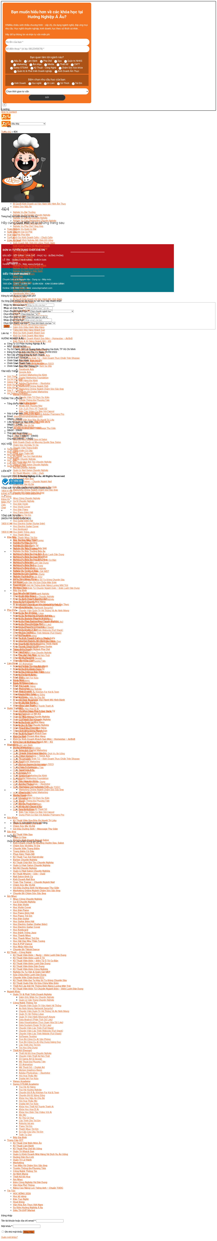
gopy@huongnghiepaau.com (28, 416)
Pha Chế (47, 60)
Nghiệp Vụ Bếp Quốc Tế (25, 545)
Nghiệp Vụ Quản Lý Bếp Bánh (28, 271)
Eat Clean (18, 582)
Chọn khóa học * (12, 314)
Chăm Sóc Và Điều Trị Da (25, 445)
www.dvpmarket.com (42, 288)
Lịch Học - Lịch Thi (16, 463)
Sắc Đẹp (11, 831)
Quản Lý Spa (19, 837)
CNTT (77, 64)
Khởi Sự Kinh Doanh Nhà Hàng (28, 335)
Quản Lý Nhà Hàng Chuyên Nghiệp (31, 716)
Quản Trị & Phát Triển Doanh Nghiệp (32, 994)
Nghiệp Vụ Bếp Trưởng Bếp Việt (30, 548)
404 (9, 123)
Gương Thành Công (16, 465)
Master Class (20, 587)
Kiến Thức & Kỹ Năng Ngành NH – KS (32, 341)
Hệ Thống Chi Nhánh (17, 393)
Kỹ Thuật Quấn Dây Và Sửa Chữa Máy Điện (35, 582)
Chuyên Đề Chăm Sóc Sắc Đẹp (29, 893)
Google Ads (25, 372)
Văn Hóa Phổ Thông (24, 1185)
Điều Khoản (13, 387)
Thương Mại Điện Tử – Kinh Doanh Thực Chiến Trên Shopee (49, 358)
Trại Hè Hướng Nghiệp (30, 689)
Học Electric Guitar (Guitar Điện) (29, 523)
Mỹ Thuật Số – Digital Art (32, 1067)
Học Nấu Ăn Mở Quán (24, 593)
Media (51, 64)
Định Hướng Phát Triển (18, 384)
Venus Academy (21, 1081)
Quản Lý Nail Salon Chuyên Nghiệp (30, 470)
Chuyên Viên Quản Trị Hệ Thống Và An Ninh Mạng (44, 610)
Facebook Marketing (29, 761)
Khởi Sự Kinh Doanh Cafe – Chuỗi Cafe (33, 237)
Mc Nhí (22, 1115)
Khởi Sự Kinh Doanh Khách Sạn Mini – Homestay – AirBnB (42, 338)
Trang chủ (6, 131)
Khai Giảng (12, 451)
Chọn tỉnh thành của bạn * (16, 323)
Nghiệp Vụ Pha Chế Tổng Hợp (28, 226)
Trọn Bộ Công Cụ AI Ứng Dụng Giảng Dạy (40, 1042)
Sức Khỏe (12, 817)
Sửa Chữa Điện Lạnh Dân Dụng (29, 974)
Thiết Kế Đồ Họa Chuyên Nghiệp (35, 652)
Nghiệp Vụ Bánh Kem (24, 674)
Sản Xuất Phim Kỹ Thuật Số (33, 809)
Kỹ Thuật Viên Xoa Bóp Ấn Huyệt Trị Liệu (33, 419)
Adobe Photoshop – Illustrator (34, 383)
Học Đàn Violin (20, 504)
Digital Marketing (22, 747)
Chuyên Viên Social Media (32, 753)
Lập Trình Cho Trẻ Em (29, 1044)
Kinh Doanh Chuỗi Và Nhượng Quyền (31, 245)
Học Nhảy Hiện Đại (23, 946)
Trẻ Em (78, 83)
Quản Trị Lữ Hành (22, 1159)
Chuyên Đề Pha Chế (23, 657)
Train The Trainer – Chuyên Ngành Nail (32, 481)
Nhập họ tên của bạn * (15, 305)
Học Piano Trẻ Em (22, 515)
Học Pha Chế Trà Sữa (24, 655)
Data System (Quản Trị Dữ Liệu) (35, 1025)
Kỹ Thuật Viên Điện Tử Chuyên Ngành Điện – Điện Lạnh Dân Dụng (46, 588)
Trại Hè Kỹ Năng (27, 1087)
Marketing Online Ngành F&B (33, 386)
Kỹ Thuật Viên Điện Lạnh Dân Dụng (31, 963)
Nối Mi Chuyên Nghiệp (24, 467)
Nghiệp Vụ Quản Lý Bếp (25, 570)
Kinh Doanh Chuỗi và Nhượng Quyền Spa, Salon (37, 442)
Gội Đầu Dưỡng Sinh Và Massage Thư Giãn (36, 887)
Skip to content (9, 112)
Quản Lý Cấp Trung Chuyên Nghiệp (36, 1000)
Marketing (22, 64)
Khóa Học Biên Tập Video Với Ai (35, 1112)
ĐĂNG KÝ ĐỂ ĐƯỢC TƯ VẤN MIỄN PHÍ (21, 493)
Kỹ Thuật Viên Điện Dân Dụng (28, 966)
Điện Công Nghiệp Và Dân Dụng (30, 1182)
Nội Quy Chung (14, 454)
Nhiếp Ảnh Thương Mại (30, 405)
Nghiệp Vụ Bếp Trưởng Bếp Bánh (30, 666)
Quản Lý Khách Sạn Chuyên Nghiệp (32, 719)
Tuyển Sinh (12, 449)
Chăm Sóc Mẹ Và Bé (23, 425)
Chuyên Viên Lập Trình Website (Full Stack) (41, 630)
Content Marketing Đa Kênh (33, 375)
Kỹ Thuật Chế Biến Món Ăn (27, 1143)
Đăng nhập (28, 1232)
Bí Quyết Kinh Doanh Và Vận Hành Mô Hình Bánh (37, 299)
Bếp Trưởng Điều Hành (25, 540)
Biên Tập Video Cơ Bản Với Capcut (36, 411)
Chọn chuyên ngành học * (16, 311)
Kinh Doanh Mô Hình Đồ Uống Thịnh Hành (34, 243)
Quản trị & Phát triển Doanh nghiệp (34, 71)
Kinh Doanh (20, 83)
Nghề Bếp (12, 232)
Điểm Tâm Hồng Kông (25, 579)
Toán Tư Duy (25, 1134)
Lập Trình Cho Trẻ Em (29, 1120)
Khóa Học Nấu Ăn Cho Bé (32, 697)
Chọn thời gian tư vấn (14, 317)
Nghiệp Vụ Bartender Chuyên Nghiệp (32, 615)
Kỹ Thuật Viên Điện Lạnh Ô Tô (29, 958)
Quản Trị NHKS (15, 708)
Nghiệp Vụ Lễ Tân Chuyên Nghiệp (31, 725)
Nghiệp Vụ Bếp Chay (24, 568)
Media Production (22, 394)
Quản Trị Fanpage (28, 767)
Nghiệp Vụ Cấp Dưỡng (25, 573)
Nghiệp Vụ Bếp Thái (23, 565)
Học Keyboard (20, 529)
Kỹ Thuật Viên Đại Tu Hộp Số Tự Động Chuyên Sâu (39, 579)
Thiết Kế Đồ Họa (21, 1176)
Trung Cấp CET (15, 1140)
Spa (60, 60)
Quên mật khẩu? (9, 1237)
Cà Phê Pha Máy (21, 234)
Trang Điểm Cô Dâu (22, 450)
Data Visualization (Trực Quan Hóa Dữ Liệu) (41, 1022)
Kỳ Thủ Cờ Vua (26, 1117)
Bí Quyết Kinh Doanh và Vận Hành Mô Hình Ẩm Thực (39, 203)
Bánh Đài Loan (21, 685)
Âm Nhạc (12, 495)
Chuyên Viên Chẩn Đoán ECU (28, 977)
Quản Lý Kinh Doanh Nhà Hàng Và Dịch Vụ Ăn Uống (40, 1154)
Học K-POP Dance (22, 943)
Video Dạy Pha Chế (23, 660)
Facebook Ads (26, 369)
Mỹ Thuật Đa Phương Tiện (32, 1061)
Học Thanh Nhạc (21, 534)
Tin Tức (11, 790)
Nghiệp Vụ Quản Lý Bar (24, 229)
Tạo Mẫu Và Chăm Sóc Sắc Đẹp (30, 1165)
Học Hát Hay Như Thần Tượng (29, 941)
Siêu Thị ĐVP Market (24, 1210)
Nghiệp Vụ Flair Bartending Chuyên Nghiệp (36, 621)
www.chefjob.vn (35, 264)
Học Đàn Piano (20, 509)
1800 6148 (6, 490)
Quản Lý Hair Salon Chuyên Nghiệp (30, 464)
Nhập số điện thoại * (14, 308)
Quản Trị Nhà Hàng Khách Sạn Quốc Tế (34, 711)
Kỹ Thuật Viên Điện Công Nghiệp (30, 969)
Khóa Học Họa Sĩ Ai (29, 708)
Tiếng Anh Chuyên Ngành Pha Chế (31, 649)
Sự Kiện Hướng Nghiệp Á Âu (28, 1207)
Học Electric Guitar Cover (26, 526)
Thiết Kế (64, 64)
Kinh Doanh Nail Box (23, 478)
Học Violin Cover (21, 506)
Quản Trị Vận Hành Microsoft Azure (37, 1016)
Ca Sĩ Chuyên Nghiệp (23, 501)
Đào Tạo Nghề (21, 1199)
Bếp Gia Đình (20, 590)
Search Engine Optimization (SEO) (36, 764)
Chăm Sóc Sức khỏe (72, 67)
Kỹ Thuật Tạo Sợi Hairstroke (27, 456)
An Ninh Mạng (20, 1173)
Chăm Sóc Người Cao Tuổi (27, 823)
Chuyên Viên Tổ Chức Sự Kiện (34, 397)
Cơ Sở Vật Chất (15, 379)
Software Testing (28, 1036)
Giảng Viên (12, 382)
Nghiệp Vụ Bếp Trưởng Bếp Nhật (30, 556)
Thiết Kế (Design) (22, 1050)
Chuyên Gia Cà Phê (22, 231)
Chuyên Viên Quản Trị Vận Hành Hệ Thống (40, 1005)
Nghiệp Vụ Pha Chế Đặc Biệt (28, 624)
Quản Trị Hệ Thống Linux (31, 1014)
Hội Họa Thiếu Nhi (28, 1075)
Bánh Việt (18, 276)
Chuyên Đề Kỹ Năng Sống (32, 1095)
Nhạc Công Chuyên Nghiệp (26, 498)
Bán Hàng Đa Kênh (28, 380)
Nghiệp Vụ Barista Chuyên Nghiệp (30, 217)
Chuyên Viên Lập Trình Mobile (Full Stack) (40, 633)
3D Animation (26, 663)
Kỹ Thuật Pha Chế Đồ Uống (27, 1148)
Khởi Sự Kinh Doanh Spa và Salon (31, 840)
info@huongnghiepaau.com (27, 427)
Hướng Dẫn (13, 457)
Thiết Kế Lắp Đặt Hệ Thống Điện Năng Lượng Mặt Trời (40, 585)
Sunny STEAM (20, 67)
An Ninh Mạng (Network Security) (36, 607)
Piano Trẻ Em (25, 1126)
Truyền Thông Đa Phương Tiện (34, 400)
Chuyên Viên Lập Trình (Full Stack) (36, 1028)
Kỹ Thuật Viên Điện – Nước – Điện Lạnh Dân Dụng (39, 955)
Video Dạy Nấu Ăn (22, 206)
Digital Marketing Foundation (33, 377)
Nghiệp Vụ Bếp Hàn (23, 562)
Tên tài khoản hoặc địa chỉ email (18, 1220)
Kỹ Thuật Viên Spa (22, 834)
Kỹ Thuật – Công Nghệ (19, 952)
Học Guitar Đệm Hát (23, 520)
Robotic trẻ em (26, 1123)
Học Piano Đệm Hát (23, 512)
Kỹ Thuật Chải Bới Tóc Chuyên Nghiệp (32, 461)
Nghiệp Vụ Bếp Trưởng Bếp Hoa (30, 559)
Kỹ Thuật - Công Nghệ (45, 67)
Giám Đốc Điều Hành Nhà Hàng (28, 327)
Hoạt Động (18, 801)
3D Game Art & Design (30, 1058)
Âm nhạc (37, 64)
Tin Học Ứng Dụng (28, 1047)
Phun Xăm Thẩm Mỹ (23, 453)
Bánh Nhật (18, 680)
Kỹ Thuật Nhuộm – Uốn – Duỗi (28, 473)
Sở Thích (64, 83)
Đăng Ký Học (14, 240)
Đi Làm (50, 83)
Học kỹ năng (19, 1196)
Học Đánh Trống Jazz (24, 532)
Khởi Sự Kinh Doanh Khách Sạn (29, 332)
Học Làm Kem (20, 652)
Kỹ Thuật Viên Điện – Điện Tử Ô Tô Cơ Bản (35, 960)
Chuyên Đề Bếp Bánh (24, 702)
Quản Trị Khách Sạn (23, 1151)
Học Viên (11, 234)
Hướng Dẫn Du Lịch (23, 1157)
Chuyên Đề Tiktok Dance (26, 949)
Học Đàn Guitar (21, 918)
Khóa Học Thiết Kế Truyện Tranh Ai (36, 706)
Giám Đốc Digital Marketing (33, 750)
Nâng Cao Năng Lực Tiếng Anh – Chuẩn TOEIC (38, 1188)
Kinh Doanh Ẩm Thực (68, 71)
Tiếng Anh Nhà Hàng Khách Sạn (29, 330)
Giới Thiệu (12, 376)
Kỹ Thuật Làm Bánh (23, 745)
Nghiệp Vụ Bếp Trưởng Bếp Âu (29, 551)
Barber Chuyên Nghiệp (24, 459)
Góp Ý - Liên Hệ (15, 390)
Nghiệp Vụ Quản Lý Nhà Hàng (28, 722)
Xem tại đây (36, 360)
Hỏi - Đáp (12, 460)
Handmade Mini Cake (24, 293)
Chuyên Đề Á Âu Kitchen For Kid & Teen (39, 691)
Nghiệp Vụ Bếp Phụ (23, 576)
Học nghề (36, 83)
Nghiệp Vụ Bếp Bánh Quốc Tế (28, 268)
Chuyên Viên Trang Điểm (25, 447)
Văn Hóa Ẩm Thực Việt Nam (28, 1204)
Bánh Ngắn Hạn (21, 688)
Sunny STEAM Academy (26, 1084)
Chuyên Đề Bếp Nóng (24, 596)
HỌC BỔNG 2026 (22, 1193)
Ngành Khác (13, 991)
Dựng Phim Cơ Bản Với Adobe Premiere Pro (41, 414)
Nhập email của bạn (14, 320)
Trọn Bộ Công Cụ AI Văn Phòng (35, 1039)
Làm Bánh (32, 60)
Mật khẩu (6, 1226)
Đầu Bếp (11, 537)
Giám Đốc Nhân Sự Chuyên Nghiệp (36, 596)
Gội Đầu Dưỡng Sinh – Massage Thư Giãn (35, 828)
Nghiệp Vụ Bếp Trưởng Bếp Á (28, 554)
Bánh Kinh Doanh (21, 290)
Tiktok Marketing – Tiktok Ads (34, 756)
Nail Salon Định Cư (23, 876)
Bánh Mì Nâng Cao (23, 683)
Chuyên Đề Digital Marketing (33, 391)
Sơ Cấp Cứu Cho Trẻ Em (31, 1131)
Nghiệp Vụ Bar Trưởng (24, 212)
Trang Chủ (12, 229)
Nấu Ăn (17, 60)
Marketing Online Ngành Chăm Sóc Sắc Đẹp (41, 389)
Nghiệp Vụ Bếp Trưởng (25, 542)
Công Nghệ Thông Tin (25, 1002)
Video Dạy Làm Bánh (24, 705)
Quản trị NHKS (74, 60)
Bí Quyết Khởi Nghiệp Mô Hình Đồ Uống (33, 240)
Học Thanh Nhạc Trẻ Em (25, 537)
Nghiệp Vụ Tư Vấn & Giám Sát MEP (31, 972)
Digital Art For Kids (28, 677)
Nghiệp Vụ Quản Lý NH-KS (27, 713)
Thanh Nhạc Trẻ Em (28, 1129)
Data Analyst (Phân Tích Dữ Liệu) (36, 1019)
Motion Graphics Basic (30, 1070)
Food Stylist (19, 584)
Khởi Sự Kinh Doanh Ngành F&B (30, 598)
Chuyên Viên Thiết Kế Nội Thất (34, 1056)
